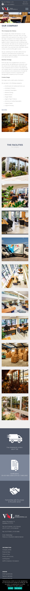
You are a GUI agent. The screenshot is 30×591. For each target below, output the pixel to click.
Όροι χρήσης (18, 588)
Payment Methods (7, 576)
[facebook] (3, 4)
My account (25, 3)
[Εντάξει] (28, 585)
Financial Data (6, 552)
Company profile (6, 549)
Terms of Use (6, 554)
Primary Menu (26, 9)
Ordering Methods (7, 574)
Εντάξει (11, 588)
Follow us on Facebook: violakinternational (12, 537)
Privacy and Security (7, 556)
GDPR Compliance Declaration (10, 561)
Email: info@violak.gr (7, 535)
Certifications (6, 558)
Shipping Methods (7, 578)
